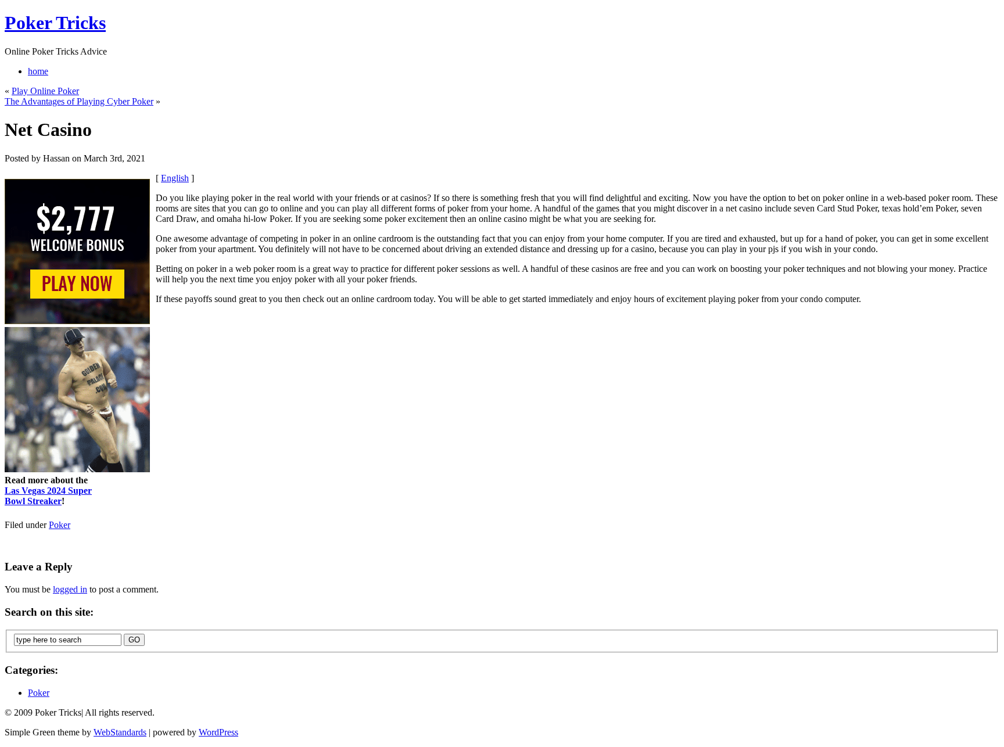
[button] (502, 328)
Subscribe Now (503, 424)
